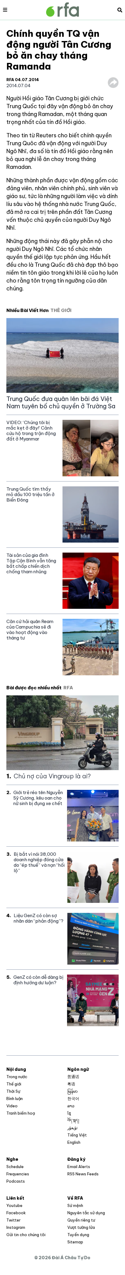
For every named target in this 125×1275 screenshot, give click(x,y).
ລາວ (70, 1105)
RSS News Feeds (83, 1173)
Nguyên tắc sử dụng (86, 1212)
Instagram (15, 1227)
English (73, 1142)
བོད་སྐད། (73, 1120)
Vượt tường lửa (81, 1227)
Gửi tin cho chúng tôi (26, 1234)
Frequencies (17, 1173)
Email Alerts (78, 1166)
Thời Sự (13, 1091)
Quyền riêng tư (81, 1220)
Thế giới (13, 1083)
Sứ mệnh (75, 1205)
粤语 (71, 1083)
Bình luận (14, 1098)
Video (12, 1105)
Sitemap (75, 1241)
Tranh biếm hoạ (20, 1113)
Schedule (15, 1166)
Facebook (16, 1212)
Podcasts (15, 1181)
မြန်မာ (72, 1091)
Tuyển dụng (78, 1234)
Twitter (13, 1220)
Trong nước (16, 1076)
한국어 (73, 1098)
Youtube (14, 1205)
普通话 (73, 1076)
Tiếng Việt (77, 1135)
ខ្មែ (69, 1113)
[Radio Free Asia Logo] (62, 9)
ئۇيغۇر (72, 1127)
